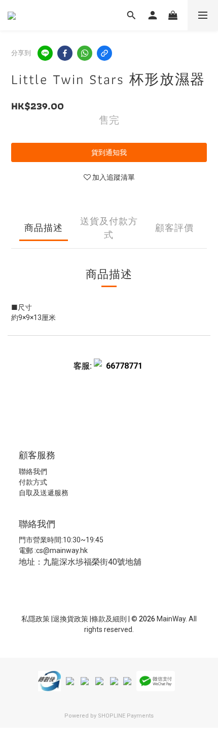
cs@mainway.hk (62, 550)
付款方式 (33, 482)
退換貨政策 (71, 619)
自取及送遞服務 (43, 493)
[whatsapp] (84, 53)
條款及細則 (109, 619)
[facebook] (64, 53)
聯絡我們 (33, 471)
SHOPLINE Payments (126, 716)
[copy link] (104, 53)
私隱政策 (35, 619)
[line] (45, 53)
